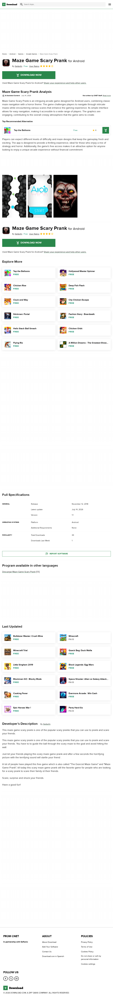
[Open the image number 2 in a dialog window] (65, 196)
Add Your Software (50, 947)
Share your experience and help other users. (65, 83)
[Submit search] (21, 4)
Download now (31, 75)
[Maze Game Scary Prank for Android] (6, 63)
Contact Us (47, 951)
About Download (49, 942)
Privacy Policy (87, 942)
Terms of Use (86, 947)
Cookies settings (88, 964)
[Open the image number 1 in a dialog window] (40, 196)
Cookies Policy (87, 951)
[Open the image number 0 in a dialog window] (14, 196)
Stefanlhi (46, 724)
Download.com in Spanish (53, 956)
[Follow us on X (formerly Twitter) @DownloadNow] (11, 978)
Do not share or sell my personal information (91, 957)
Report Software (59, 553)
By (17, 66)
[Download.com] (9, 4)
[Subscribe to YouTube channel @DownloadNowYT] (16, 978)
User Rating (34, 66)
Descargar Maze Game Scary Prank (19, 571)
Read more (107, 96)
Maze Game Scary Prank (48, 61)
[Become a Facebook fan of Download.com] (5, 978)
